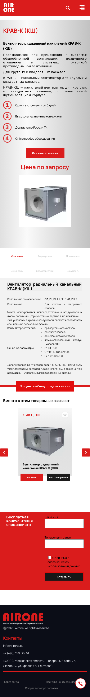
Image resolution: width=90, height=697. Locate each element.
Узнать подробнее (58, 477)
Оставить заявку (45, 153)
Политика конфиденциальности (65, 681)
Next (86, 452)
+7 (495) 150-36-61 (16, 653)
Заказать (31, 477)
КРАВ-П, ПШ (31, 414)
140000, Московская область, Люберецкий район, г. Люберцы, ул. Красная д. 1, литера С (39, 663)
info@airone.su (13, 645)
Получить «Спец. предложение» (45, 386)
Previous (4, 452)
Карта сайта (11, 681)
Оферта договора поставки (41, 688)
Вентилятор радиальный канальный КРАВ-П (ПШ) (41, 466)
